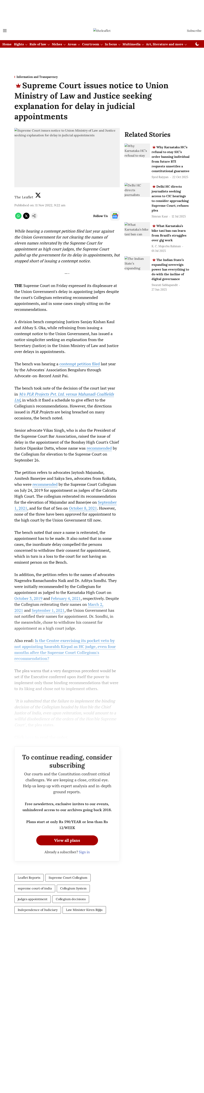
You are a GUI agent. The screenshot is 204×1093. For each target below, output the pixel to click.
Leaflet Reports (29, 878)
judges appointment (32, 899)
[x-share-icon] (26, 218)
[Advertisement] (102, 10)
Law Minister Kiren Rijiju (84, 910)
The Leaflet (23, 197)
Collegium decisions (71, 899)
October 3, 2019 (28, 598)
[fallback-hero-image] (137, 151)
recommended (99, 448)
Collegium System (73, 888)
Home (7, 44)
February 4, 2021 (66, 598)
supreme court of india (35, 888)
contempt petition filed (79, 364)
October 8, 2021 (83, 508)
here (29, 737)
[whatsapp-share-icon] (18, 218)
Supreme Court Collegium (68, 878)
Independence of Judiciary (38, 910)
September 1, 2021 (48, 610)
